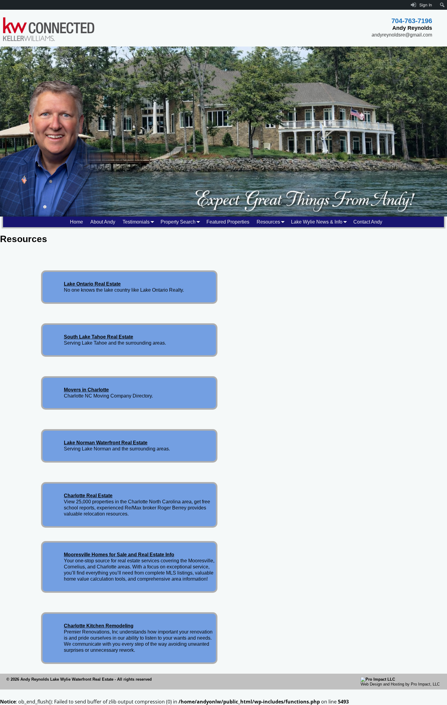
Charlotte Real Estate (88, 495)
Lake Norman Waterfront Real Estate (105, 442)
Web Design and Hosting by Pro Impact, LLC (400, 684)
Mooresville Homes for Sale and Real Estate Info (119, 554)
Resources (268, 221)
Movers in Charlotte (86, 389)
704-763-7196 (411, 21)
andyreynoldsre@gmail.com (402, 34)
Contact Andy (367, 221)
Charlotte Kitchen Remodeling (98, 625)
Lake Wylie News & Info (316, 221)
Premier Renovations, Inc (91, 631)
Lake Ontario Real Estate (92, 284)
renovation (201, 631)
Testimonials (136, 221)
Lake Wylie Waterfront (70, 679)
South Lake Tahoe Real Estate (98, 336)
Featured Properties (227, 221)
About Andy (102, 221)
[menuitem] (442, 5)
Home (76, 221)
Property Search (178, 221)
